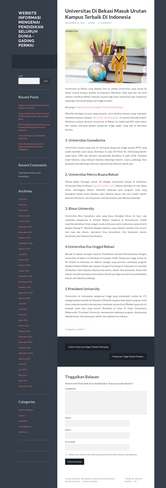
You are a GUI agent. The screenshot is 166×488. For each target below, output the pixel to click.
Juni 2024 (22, 309)
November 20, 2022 (75, 23)
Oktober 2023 (24, 347)
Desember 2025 (25, 227)
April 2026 (23, 210)
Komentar (71, 389)
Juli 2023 (22, 364)
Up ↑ (136, 481)
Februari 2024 (24, 331)
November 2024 (25, 282)
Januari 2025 (24, 271)
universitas (23, 432)
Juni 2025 (22, 254)
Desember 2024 (25, 276)
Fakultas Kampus (25, 410)
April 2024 (23, 320)
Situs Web (70, 442)
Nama (68, 418)
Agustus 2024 (24, 298)
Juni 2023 (22, 369)
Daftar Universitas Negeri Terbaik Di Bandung (99, 107)
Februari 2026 (24, 216)
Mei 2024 (22, 314)
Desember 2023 (25, 336)
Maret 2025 (23, 260)
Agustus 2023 (24, 359)
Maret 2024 (23, 325)
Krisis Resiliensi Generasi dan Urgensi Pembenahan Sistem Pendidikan (31, 147)
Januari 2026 (24, 221)
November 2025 (25, 232)
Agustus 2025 (24, 248)
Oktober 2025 (24, 237)
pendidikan (23, 421)
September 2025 (25, 243)
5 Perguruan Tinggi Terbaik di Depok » (128, 356)
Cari (20, 76)
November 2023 (25, 342)
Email (68, 430)
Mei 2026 (22, 205)
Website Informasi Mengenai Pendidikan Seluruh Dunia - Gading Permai (30, 29)
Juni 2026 (22, 199)
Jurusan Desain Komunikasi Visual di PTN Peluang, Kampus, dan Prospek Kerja (34, 116)
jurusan (21, 415)
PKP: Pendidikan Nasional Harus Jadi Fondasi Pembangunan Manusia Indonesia (34, 127)
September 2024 (25, 293)
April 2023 (23, 380)
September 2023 (25, 353)
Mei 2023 (22, 375)
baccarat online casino (104, 185)
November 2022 (25, 386)
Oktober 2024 (24, 287)
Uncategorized (24, 426)
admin (91, 23)
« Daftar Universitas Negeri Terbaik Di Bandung (88, 347)
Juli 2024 (22, 303)
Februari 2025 (24, 265)
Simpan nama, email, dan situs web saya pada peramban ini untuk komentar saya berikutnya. (103, 455)
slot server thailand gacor (105, 117)
